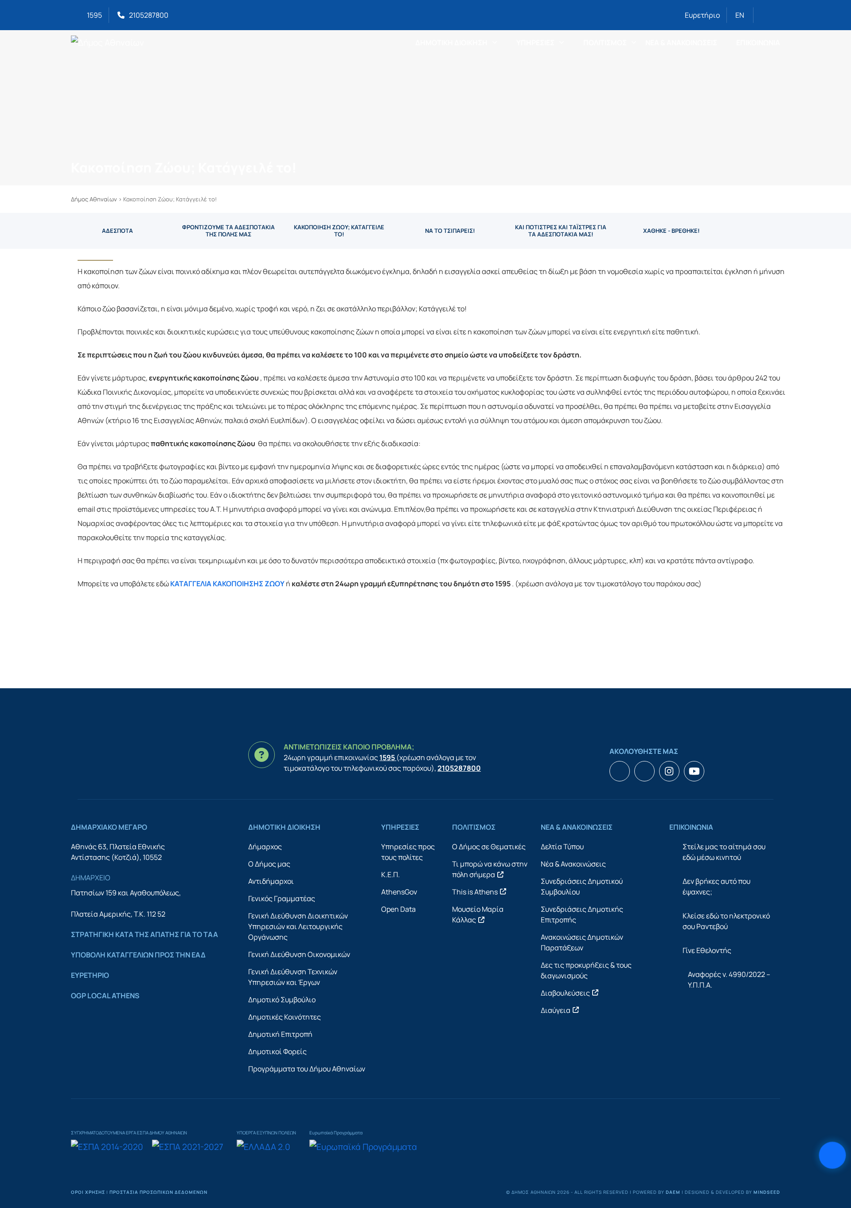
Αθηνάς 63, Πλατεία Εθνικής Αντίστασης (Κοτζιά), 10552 (118, 852)
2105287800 (148, 15)
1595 (94, 15)
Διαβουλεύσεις (565, 993)
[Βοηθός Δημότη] (832, 1155)
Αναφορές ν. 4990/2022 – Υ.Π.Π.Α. (729, 979)
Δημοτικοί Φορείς (277, 1051)
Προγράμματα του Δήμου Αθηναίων (306, 1069)
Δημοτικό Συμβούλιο (282, 999)
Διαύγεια (555, 1010)
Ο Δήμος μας (269, 864)
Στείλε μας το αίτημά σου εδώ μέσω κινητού (724, 852)
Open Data (398, 909)
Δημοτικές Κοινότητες (284, 1017)
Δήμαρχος (265, 846)
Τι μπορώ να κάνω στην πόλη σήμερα (489, 869)
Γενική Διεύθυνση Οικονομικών (299, 954)
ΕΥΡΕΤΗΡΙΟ (90, 975)
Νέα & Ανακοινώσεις (573, 864)
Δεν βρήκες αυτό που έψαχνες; (716, 886)
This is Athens (475, 892)
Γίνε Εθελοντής (707, 950)
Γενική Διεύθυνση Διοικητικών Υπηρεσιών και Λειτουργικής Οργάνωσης (298, 926)
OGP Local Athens (105, 995)
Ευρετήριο (702, 15)
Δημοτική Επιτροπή (280, 1034)
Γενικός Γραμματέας (281, 898)
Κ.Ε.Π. (390, 874)
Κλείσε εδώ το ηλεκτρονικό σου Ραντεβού (726, 921)
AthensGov (399, 892)
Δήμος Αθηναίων (94, 199)
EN (739, 15)
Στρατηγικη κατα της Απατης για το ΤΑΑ (144, 934)
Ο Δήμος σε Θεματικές (489, 846)
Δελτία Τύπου (562, 846)
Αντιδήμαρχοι (271, 881)
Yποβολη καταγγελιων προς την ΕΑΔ (138, 955)
